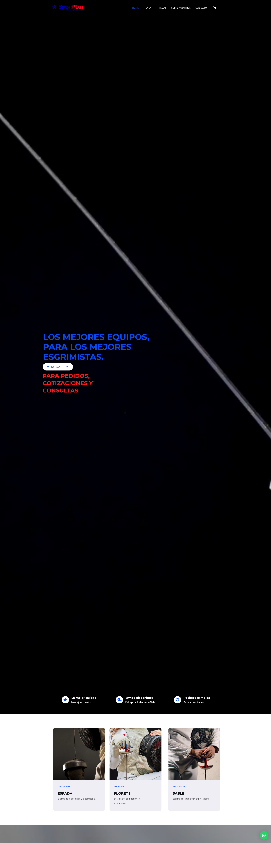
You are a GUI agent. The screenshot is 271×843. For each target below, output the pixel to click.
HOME (135, 7)
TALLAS (162, 7)
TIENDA (147, 7)
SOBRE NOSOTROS (181, 7)
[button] (264, 835)
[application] (152, 8)
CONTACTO (201, 7)
